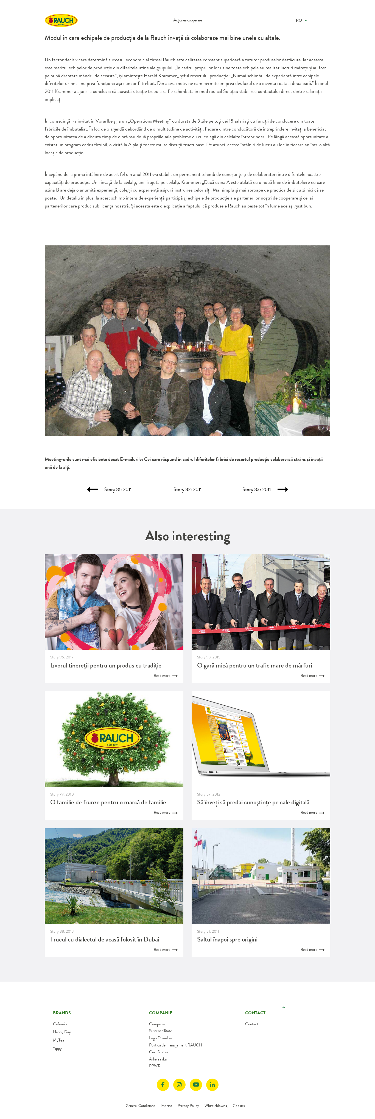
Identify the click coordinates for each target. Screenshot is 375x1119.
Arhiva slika (158, 1059)
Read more (162, 675)
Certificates (158, 1052)
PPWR (155, 1066)
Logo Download (161, 1038)
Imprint (166, 1105)
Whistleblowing (216, 1105)
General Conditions (140, 1105)
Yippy (57, 1048)
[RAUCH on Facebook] (163, 1085)
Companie (157, 1024)
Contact (251, 1024)
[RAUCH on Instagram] (179, 1085)
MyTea (58, 1040)
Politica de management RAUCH (175, 1045)
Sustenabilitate (160, 1031)
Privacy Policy (188, 1105)
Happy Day (62, 1032)
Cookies (239, 1105)
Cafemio (60, 1024)
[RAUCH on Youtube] (196, 1085)
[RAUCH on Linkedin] (212, 1085)
